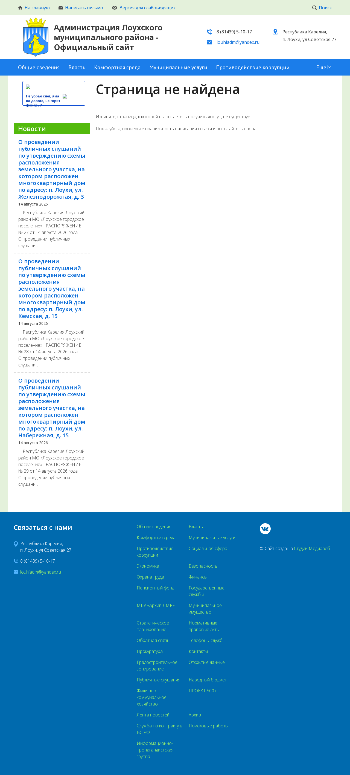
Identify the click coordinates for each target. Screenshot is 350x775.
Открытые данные (207, 662)
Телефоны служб (206, 640)
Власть (76, 67)
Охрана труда (150, 577)
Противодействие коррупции (253, 67)
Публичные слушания (158, 680)
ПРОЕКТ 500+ (203, 691)
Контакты (198, 651)
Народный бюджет (208, 680)
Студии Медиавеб (312, 548)
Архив (195, 715)
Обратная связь (153, 640)
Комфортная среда (117, 67)
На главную (37, 8)
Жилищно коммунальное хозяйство (152, 697)
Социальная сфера (208, 548)
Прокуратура (150, 651)
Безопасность (203, 566)
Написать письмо (84, 8)
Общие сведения (39, 67)
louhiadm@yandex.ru (238, 42)
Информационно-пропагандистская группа (155, 749)
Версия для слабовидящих (147, 8)
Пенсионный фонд (155, 588)
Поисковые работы (208, 726)
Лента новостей (153, 715)
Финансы (198, 577)
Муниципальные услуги (178, 67)
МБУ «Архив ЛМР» (156, 605)
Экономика (148, 566)
